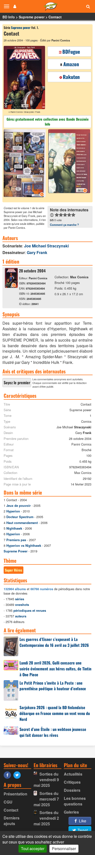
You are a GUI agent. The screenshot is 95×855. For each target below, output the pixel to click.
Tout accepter (32, 848)
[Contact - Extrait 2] (68, 162)
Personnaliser (64, 848)
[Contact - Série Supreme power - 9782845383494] (11, 286)
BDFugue (71, 51)
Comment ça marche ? (64, 225)
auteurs (20, 616)
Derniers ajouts (11, 820)
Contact (11, 810)
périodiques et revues (29, 610)
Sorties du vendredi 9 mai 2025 (46, 779)
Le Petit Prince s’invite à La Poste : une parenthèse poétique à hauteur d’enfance (52, 686)
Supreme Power (16, 551)
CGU (8, 802)
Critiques (72, 782)
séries (19, 599)
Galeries (71, 812)
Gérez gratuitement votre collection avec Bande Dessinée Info (48, 121)
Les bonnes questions (75, 801)
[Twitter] (18, 775)
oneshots (22, 604)
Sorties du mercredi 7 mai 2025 (46, 799)
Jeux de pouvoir (18, 505)
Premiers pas (16, 540)
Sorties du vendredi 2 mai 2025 (46, 818)
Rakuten (71, 76)
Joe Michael (46, 246)
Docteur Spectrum (19, 517)
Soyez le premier (17, 382)
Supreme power (32, 16)
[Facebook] (8, 775)
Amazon (71, 64)
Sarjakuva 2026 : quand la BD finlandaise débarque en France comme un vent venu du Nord (54, 713)
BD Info (8, 16)
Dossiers (72, 790)
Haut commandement (22, 523)
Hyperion (13, 511)
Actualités (73, 774)
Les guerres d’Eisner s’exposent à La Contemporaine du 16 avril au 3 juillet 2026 (54, 642)
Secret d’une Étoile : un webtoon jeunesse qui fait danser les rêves (52, 732)
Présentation (15, 794)
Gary (37, 252)
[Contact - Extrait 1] (25, 164)
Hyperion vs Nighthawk (23, 545)
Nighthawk (14, 528)
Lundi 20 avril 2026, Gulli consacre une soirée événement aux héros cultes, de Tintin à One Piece (55, 668)
